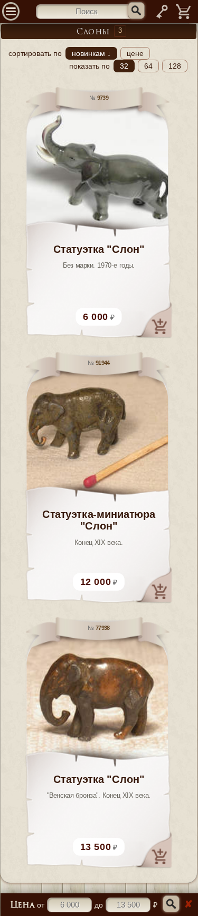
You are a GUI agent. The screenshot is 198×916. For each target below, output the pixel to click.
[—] (183, 18)
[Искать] (136, 10)
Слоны (93, 32)
